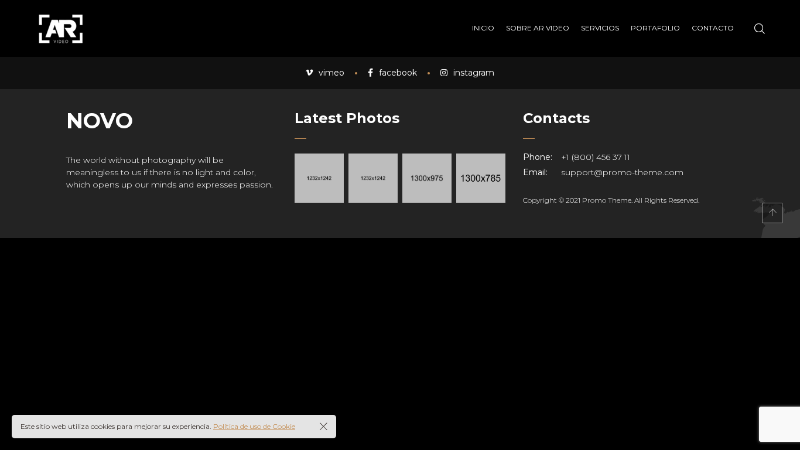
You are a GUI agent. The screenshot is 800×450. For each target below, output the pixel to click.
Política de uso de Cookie (254, 426)
